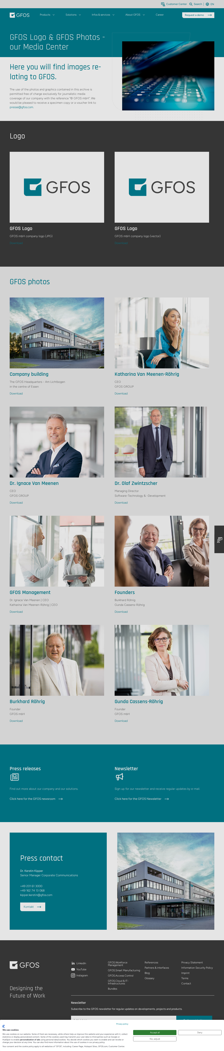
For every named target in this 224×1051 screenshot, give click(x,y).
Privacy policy (122, 1024)
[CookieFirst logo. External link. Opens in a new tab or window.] (3, 1026)
